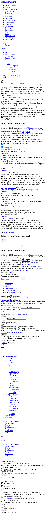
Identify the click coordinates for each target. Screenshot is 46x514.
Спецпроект (9, 39)
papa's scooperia (30, 135)
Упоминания (9, 423)
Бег (6, 43)
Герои (7, 34)
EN (2, 242)
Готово (4, 334)
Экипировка (9, 30)
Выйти (9, 433)
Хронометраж (10, 11)
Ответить (4, 153)
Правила (8, 285)
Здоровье (8, 24)
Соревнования (10, 5)
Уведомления (10, 429)
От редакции (10, 38)
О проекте (9, 283)
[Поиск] (22, 246)
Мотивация (9, 26)
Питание (8, 28)
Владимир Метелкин (8, 97)
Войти (3, 49)
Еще (8, 64)
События (8, 18)
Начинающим (10, 20)
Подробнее (26, 132)
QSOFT (34, 298)
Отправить (11, 343)
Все (6, 52)
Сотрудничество (11, 288)
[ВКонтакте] (2, 145)
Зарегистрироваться (13, 307)
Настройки (9, 431)
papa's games (34, 128)
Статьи (7, 7)
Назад (4, 76)
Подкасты (8, 13)
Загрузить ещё (8, 232)
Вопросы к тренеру (12, 9)
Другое (12, 71)
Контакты (8, 287)
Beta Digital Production (15, 298)
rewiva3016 (26, 128)
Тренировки (9, 22)
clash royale (36, 139)
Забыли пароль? (27, 307)
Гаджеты (8, 32)
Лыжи (7, 45)
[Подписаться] (23, 278)
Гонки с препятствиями (13, 292)
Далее (4, 475)
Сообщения (9, 427)
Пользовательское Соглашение (12, 332)
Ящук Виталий (6, 84)
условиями (9, 473)
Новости (12, 393)
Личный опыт (10, 36)
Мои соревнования (12, 421)
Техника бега (10, 58)
